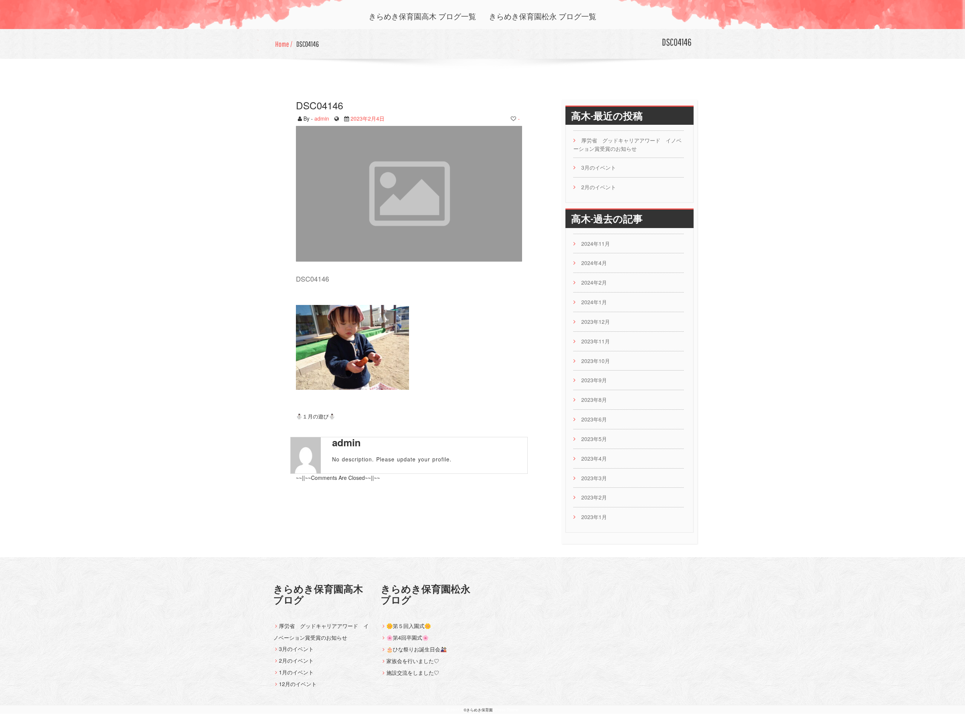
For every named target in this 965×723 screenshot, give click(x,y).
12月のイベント (298, 684)
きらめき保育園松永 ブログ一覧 (542, 16)
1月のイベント (296, 672)
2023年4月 (594, 458)
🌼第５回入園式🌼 (408, 626)
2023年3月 (594, 478)
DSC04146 (307, 44)
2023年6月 (594, 419)
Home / (284, 44)
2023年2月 (594, 497)
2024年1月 (594, 302)
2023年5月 (594, 439)
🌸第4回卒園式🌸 (407, 637)
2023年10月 (595, 361)
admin (321, 118)
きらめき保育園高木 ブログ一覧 (422, 16)
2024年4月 (594, 263)
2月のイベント (598, 187)
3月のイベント (598, 167)
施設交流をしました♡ (412, 672)
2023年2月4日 (367, 118)
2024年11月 (595, 243)
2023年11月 (595, 341)
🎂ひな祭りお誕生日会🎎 (416, 649)
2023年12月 (595, 321)
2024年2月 (594, 282)
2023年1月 (594, 517)
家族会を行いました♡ (412, 661)
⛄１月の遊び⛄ (315, 416)
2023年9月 (594, 380)
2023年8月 (594, 399)
